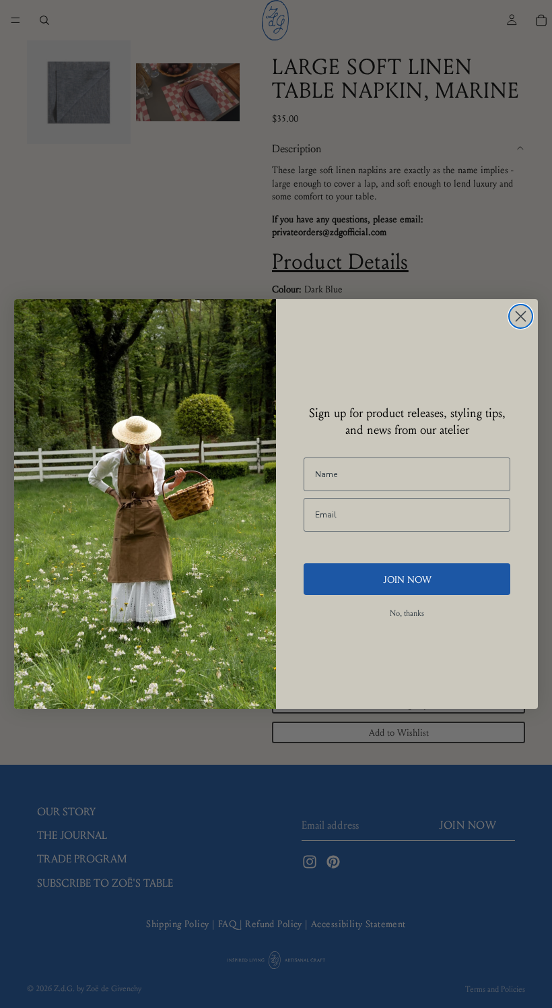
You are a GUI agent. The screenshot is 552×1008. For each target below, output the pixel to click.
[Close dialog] (520, 316)
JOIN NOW (407, 579)
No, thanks (407, 613)
